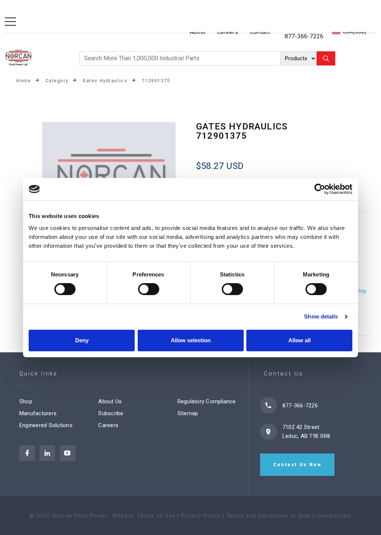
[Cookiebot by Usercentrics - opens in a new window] (319, 189)
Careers (108, 425)
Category (56, 80)
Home (23, 80)
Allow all (299, 340)
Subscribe (110, 413)
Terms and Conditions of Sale (268, 515)
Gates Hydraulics (105, 80)
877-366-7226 (304, 36)
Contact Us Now (297, 464)
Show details (321, 316)
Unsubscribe (334, 515)
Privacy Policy (201, 515)
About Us (110, 401)
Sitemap (187, 413)
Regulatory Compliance (206, 401)
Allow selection (191, 340)
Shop (25, 401)
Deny (82, 340)
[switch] (148, 289)
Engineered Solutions (46, 425)
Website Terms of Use (144, 515)
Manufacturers (38, 413)
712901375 (155, 80)
